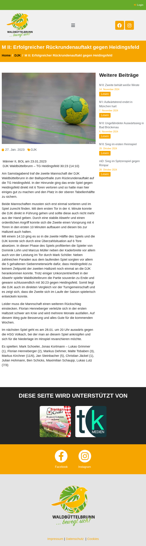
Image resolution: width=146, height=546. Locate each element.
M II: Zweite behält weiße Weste (119, 85)
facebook (61, 466)
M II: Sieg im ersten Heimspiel (118, 144)
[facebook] (61, 456)
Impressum (55, 539)
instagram (84, 466)
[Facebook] (119, 25)
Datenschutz (75, 539)
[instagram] (84, 456)
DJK (34, 149)
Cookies (93, 539)
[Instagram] (129, 25)
